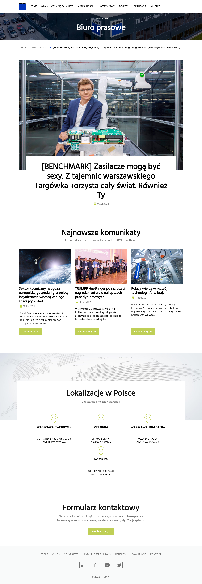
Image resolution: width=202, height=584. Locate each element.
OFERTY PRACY (107, 6)
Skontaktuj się (100, 531)
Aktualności (85, 6)
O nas (44, 6)
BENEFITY (124, 6)
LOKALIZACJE (139, 6)
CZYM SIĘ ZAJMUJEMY (62, 6)
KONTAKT (155, 6)
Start (34, 6)
